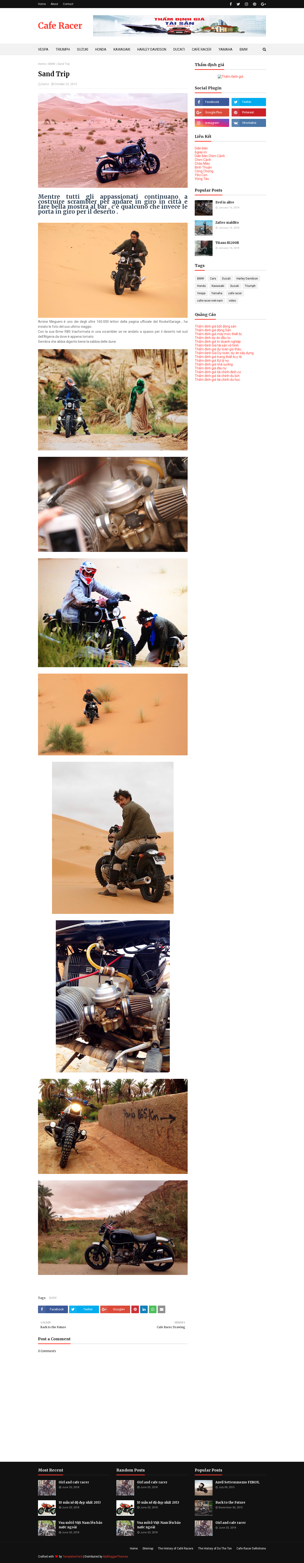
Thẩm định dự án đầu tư (213, 338)
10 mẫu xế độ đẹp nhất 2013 (80, 1502)
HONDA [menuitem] (100, 49)
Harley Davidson (247, 278)
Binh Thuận (203, 167)
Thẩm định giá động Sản (213, 330)
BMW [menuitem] (243, 49)
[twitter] (238, 4)
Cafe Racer (60, 25)
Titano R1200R (227, 243)
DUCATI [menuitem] (179, 49)
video (232, 300)
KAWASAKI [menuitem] (122, 49)
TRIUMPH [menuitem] (63, 49)
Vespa (201, 293)
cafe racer (235, 293)
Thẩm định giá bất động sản (215, 326)
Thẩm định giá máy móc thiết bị (218, 334)
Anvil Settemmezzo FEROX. (237, 1482)
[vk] (249, 123)
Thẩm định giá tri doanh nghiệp (218, 341)
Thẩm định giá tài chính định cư (218, 372)
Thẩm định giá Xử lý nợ (212, 360)
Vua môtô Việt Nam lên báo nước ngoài (80, 1525)
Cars (213, 278)
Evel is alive (224, 202)
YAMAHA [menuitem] (225, 49)
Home (42, 4)
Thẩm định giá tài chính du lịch (217, 376)
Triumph (250, 286)
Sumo (45, 84)
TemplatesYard (72, 1556)
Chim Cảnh (203, 160)
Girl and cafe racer (74, 1482)
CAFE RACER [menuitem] (201, 49)
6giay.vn (201, 152)
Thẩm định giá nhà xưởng (214, 364)
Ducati (226, 278)
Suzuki (234, 286)
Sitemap (147, 1548)
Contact (68, 4)
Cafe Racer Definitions (251, 1548)
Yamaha (216, 293)
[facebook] (230, 4)
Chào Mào (202, 163)
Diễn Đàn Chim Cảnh (210, 156)
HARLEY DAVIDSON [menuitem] (151, 49)
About (54, 4)
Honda (201, 286)
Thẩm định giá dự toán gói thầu (218, 349)
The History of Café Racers (175, 1548)
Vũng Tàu (202, 179)
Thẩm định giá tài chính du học (217, 379)
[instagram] (246, 4)
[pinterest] (254, 4)
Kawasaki (218, 286)
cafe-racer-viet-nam (210, 300)
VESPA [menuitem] (43, 49)
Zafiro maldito (227, 223)
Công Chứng (204, 171)
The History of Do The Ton (215, 1548)
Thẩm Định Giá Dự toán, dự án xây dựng (224, 353)
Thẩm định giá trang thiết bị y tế (218, 357)
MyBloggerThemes (115, 1556)
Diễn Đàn (201, 148)
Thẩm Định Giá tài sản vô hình (217, 345)
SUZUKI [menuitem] (82, 49)
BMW (51, 64)
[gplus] (263, 4)
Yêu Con (201, 175)
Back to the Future (230, 1502)
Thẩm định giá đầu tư (211, 368)
